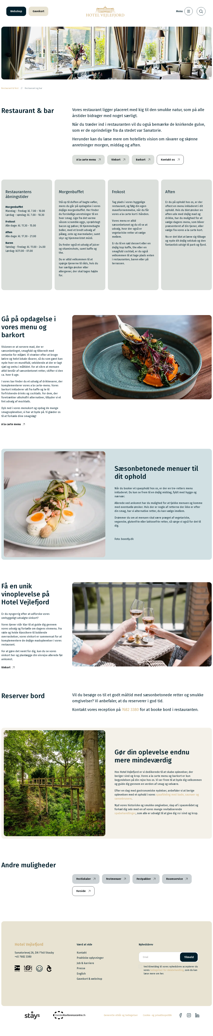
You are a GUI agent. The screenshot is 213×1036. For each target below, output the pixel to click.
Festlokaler (83, 878)
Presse (81, 968)
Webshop (16, 11)
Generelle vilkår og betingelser (121, 1015)
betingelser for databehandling (167, 970)
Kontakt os (168, 159)
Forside (81, 891)
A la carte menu (86, 159)
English (81, 973)
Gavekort (38, 11)
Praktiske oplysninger (90, 957)
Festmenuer (113, 878)
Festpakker (144, 878)
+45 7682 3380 (23, 956)
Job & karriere (85, 963)
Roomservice (174, 878)
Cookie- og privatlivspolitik (157, 1015)
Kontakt (82, 952)
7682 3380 (130, 709)
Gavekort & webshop (89, 978)
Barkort (140, 159)
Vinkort (115, 159)
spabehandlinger (125, 813)
